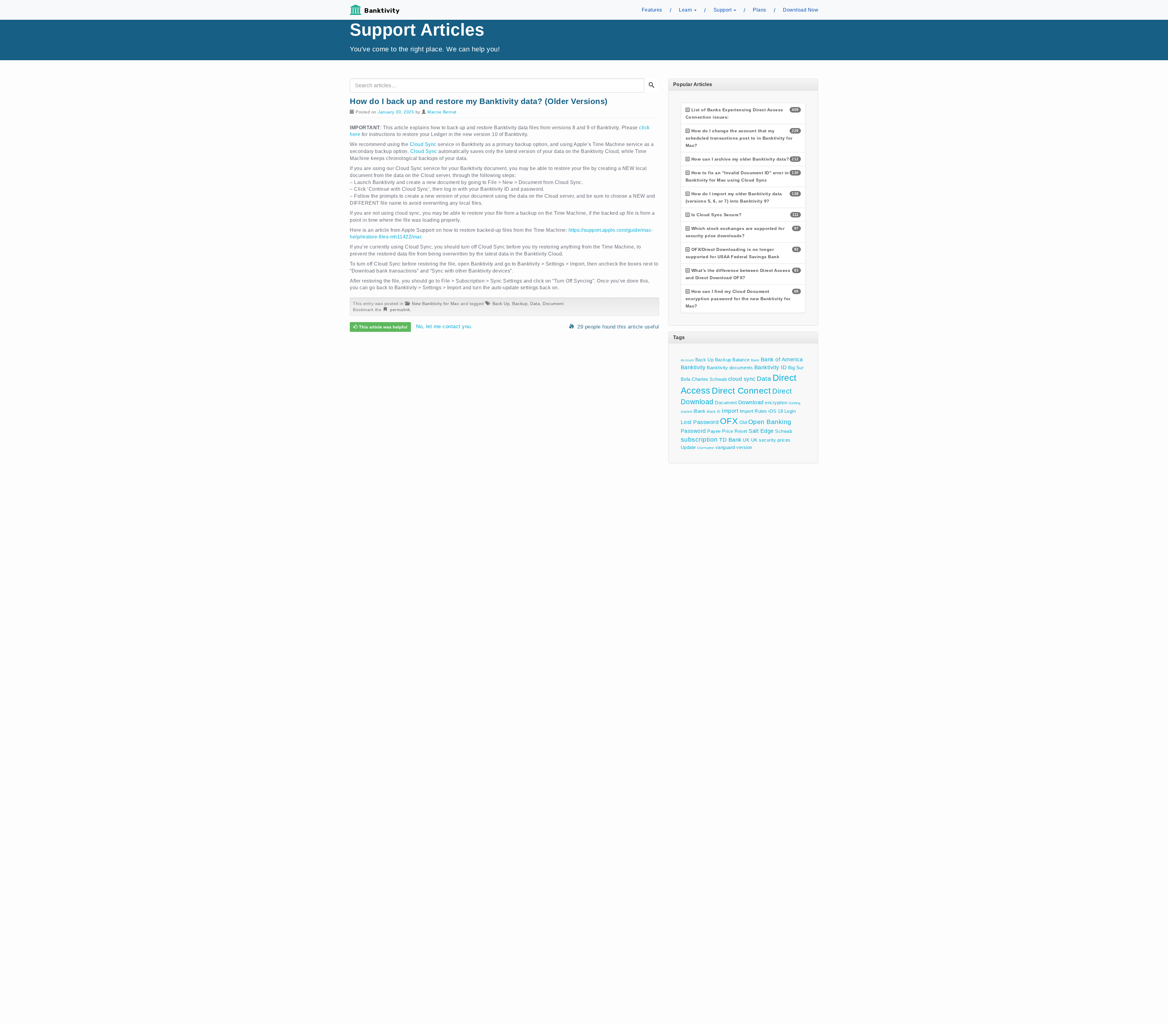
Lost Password (700, 422)
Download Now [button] (800, 9)
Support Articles (417, 29)
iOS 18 (775, 411)
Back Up (501, 303)
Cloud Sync (423, 144)
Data (535, 303)
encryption (776, 402)
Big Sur (796, 367)
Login (790, 411)
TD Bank (730, 439)
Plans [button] (759, 9)
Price (727, 431)
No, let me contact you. (444, 327)
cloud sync (742, 379)
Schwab (783, 431)
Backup (519, 303)
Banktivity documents (730, 367)
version (744, 447)
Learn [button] (686, 9)
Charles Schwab (709, 379)
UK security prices (771, 440)
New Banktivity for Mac (435, 303)
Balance (741, 359)
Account (687, 360)
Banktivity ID (770, 367)
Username (705, 448)
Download (751, 402)
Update (688, 447)
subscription (699, 439)
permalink (400, 309)
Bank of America (782, 359)
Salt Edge (761, 431)
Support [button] (723, 9)
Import (730, 411)
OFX (729, 421)
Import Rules (753, 411)
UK (746, 440)
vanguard (725, 447)
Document (553, 303)
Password (693, 431)
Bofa (685, 379)
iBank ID (714, 411)
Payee (714, 431)
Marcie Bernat (442, 111)
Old (743, 422)
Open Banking (769, 421)
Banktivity (381, 11)
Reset (741, 431)
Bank (755, 360)
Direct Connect (741, 390)
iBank (699, 411)
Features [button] (652, 9)
